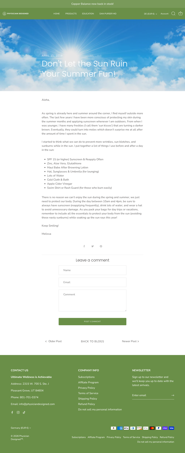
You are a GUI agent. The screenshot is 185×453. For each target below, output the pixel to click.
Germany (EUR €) (20, 427)
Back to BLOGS (92, 341)
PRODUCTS (71, 13)
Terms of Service (88, 393)
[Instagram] (18, 412)
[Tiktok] (24, 412)
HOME (56, 13)
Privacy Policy (86, 388)
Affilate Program (88, 382)
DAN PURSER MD (108, 13)
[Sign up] (172, 395)
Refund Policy (86, 404)
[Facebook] (12, 412)
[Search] (173, 14)
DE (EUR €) (149, 14)
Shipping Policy (87, 398)
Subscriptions (86, 377)
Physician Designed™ (20, 437)
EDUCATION (88, 13)
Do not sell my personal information (100, 409)
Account (164, 13)
